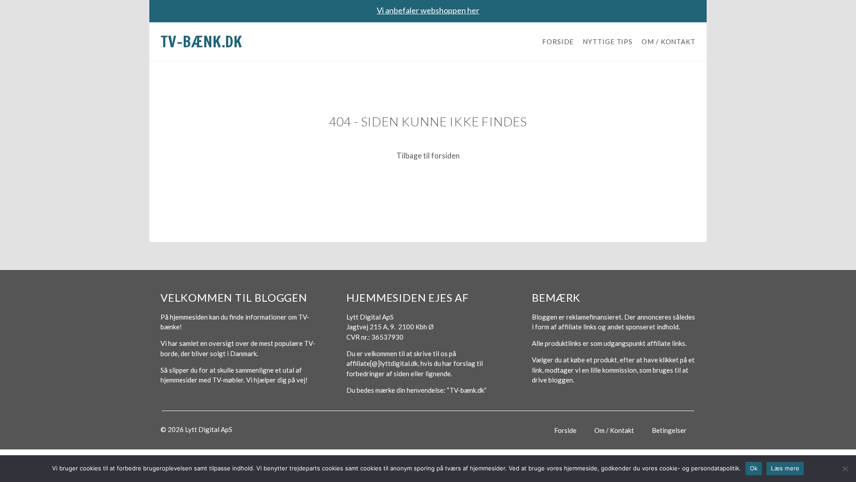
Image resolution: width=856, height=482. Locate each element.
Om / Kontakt (669, 41)
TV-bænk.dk (201, 41)
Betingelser (669, 430)
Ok (754, 468)
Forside (558, 41)
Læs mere (785, 468)
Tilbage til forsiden (428, 155)
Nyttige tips (608, 41)
